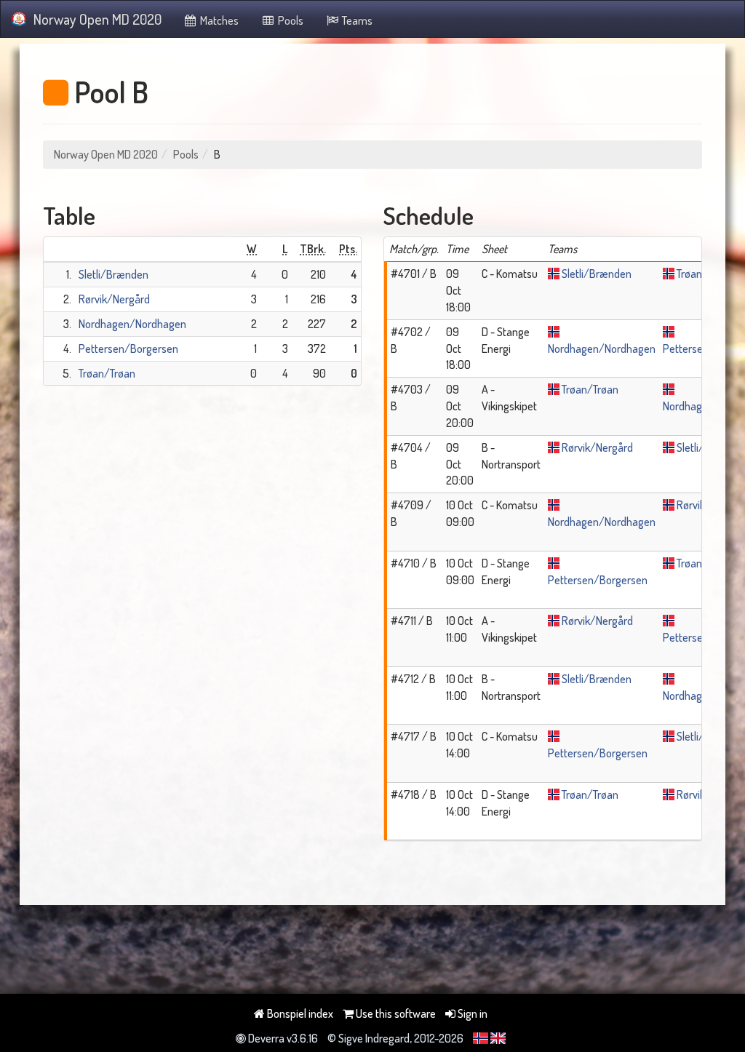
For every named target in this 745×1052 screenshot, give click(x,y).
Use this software (395, 1013)
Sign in (471, 1013)
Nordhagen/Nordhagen (132, 323)
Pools (289, 20)
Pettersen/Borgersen (128, 348)
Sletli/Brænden (113, 274)
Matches (218, 20)
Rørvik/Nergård (114, 299)
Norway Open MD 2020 (97, 18)
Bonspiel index (299, 1013)
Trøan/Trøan (107, 373)
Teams (356, 20)
